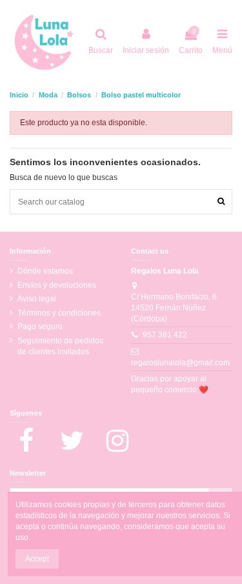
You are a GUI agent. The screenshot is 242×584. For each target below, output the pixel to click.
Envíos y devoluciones (56, 285)
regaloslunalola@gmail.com (180, 362)
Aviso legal (36, 298)
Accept (37, 558)
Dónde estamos (45, 271)
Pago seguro (40, 326)
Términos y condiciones (59, 312)
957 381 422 (165, 334)
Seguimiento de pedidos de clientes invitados (60, 346)
